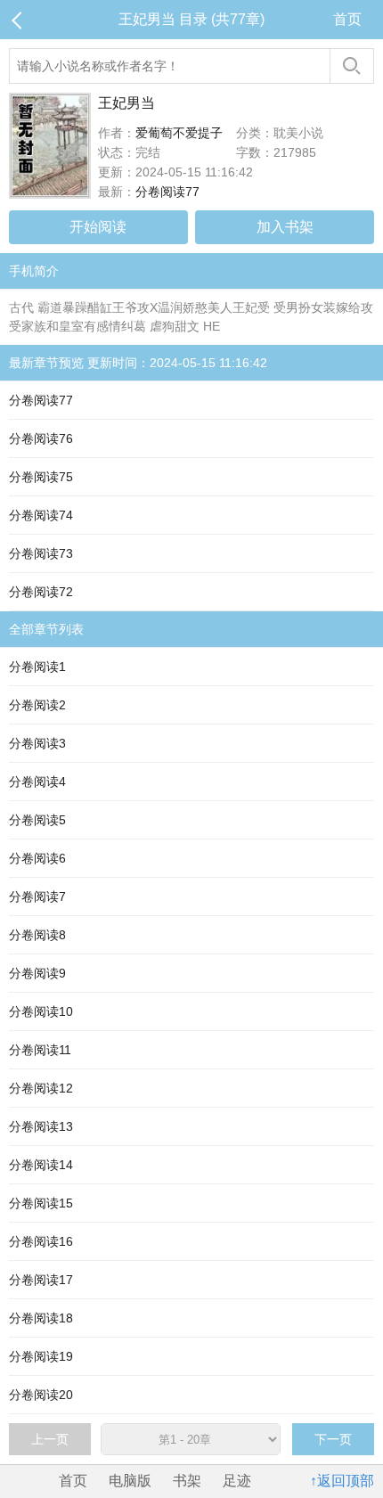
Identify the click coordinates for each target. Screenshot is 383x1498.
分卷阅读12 (41, 1088)
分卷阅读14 (41, 1165)
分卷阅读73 (41, 553)
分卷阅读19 (41, 1356)
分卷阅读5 (37, 820)
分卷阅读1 (37, 666)
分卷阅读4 (37, 781)
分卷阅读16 (41, 1241)
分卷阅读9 (37, 973)
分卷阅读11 (40, 1050)
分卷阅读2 (37, 705)
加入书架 (285, 226)
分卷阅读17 (41, 1280)
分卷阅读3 (37, 743)
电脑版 (130, 1480)
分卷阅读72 (41, 592)
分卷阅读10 (41, 1011)
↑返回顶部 (342, 1480)
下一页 (333, 1439)
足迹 (237, 1480)
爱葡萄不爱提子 (179, 133)
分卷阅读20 (41, 1394)
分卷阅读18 (41, 1318)
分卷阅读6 (37, 858)
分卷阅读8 (37, 935)
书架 (187, 1480)
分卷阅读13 (41, 1126)
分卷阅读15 (41, 1203)
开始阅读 (97, 226)
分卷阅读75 (41, 477)
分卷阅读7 (37, 896)
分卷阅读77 (167, 191)
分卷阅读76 (41, 438)
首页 (347, 19)
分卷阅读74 (41, 515)
